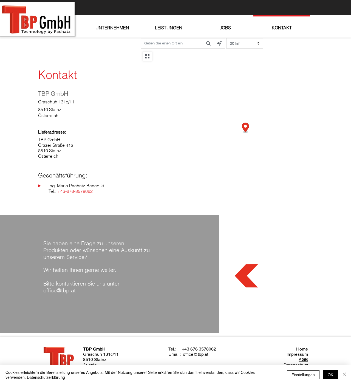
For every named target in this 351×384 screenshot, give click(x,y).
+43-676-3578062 (75, 191)
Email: (175, 354)
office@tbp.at (195, 354)
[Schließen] (344, 375)
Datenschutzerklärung (46, 377)
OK (330, 374)
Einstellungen (303, 374)
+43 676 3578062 (199, 349)
